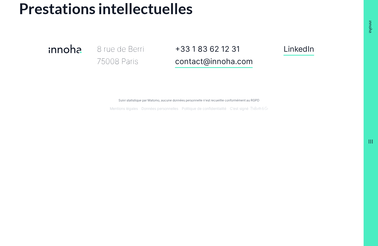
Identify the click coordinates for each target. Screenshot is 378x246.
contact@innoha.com (214, 61)
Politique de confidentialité (204, 109)
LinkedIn (299, 49)
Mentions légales (124, 109)
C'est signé (239, 109)
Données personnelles (159, 109)
